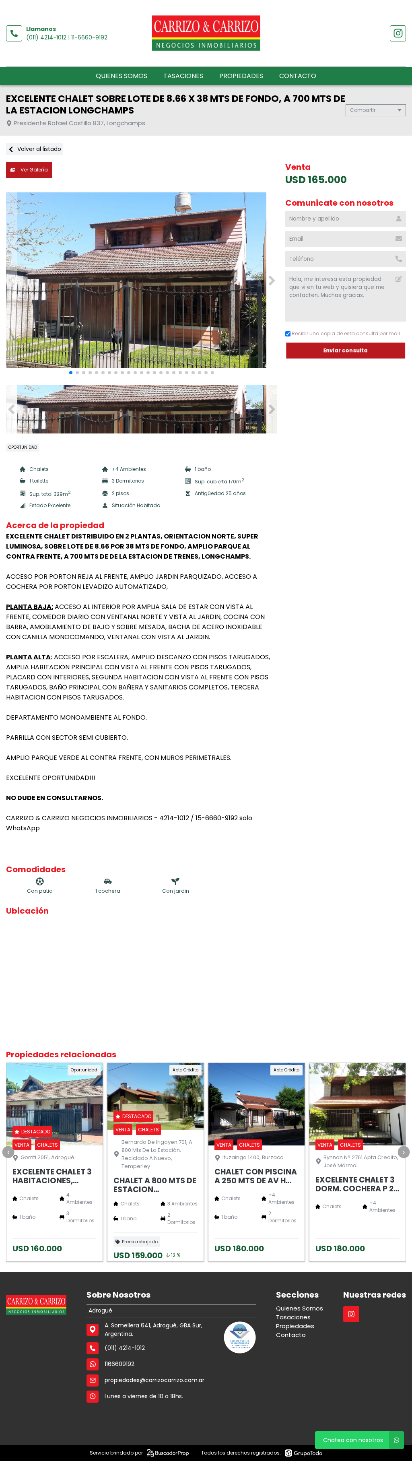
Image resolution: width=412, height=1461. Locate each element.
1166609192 (119, 1364)
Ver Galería (33, 169)
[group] (141, 280)
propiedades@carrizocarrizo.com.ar (154, 1380)
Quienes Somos (121, 75)
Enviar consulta (346, 350)
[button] (271, 280)
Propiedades (241, 75)
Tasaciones (183, 75)
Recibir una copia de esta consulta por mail (346, 333)
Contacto (297, 75)
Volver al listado (38, 149)
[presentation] (8, 1152)
